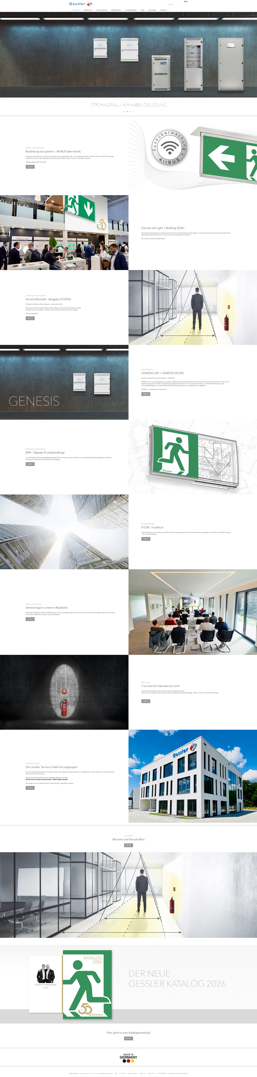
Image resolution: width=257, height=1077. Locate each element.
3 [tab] (127, 112)
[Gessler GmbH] (80, 4)
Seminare (152, 10)
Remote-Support (132, 1073)
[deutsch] (185, 1)
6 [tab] (133, 112)
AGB (116, 1073)
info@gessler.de (104, 1073)
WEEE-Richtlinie (162, 1073)
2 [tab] (125, 112)
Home (111, 1073)
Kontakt (163, 10)
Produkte (88, 10)
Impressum (142, 1073)
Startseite (75, 10)
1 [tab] (123, 112)
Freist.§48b (122, 1073)
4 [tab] (129, 112)
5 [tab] (131, 112)
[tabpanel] (128, 61)
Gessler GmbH (73, 1073)
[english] (187, 1)
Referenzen (116, 10)
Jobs (142, 10)
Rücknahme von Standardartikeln (178, 1073)
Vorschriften (101, 10)
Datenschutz (151, 1073)
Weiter (30, 167)
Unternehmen (130, 10)
